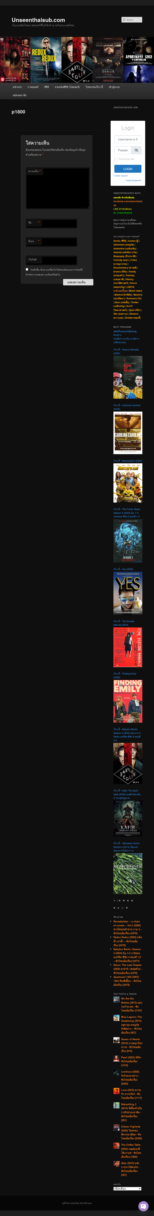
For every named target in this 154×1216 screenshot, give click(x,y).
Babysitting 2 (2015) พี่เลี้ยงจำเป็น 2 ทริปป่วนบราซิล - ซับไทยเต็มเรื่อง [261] (131, 1112)
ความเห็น (34, 171)
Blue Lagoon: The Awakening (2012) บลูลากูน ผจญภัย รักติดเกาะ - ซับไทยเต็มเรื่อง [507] (131, 1024)
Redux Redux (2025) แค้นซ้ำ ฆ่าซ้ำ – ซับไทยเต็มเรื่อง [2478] (127, 941)
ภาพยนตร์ (33, 87)
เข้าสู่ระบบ (114, 87)
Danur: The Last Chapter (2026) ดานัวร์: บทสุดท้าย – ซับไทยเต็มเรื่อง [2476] (127, 968)
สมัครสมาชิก (20, 95)
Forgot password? (133, 180)
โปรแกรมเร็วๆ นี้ (94, 87)
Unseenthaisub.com (38, 20)
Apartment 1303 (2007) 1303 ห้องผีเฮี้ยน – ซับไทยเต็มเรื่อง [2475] (127, 980)
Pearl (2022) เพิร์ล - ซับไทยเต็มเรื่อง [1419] (131, 1061)
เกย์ (116, 290)
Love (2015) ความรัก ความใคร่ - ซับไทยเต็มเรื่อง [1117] (131, 1094)
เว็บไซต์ (32, 259)
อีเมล (34, 241)
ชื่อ (34, 223)
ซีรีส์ (46, 87)
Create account (121, 175)
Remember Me (126, 159)
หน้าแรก (17, 87)
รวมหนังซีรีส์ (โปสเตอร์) (67, 87)
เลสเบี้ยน (122, 290)
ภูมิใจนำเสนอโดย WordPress (77, 1203)
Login (127, 169)
